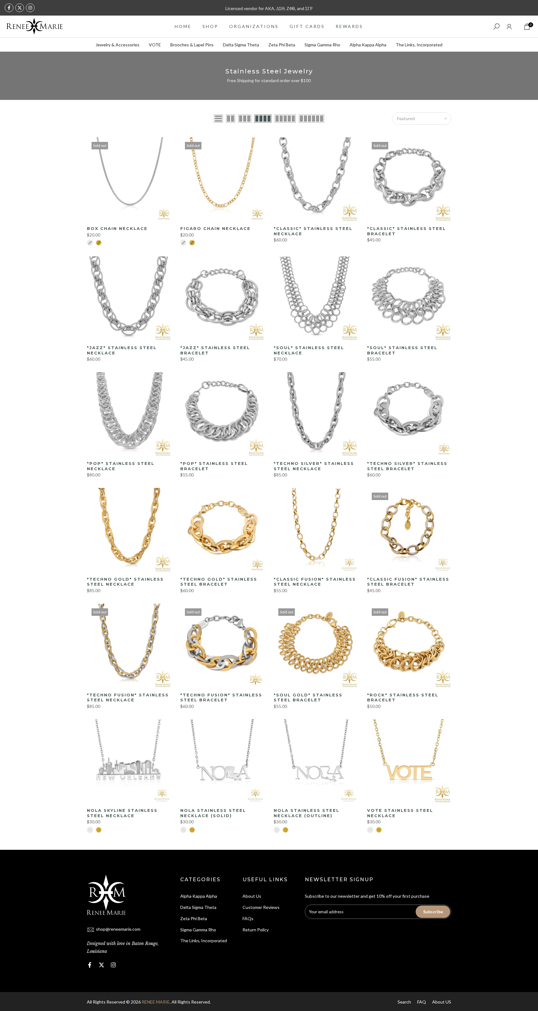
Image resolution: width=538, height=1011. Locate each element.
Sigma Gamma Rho (322, 44)
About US (441, 1001)
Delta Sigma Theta (241, 44)
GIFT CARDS (307, 26)
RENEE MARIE (156, 1001)
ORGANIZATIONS (254, 26)
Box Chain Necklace (117, 228)
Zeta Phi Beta (281, 44)
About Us (252, 896)
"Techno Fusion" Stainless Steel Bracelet (221, 697)
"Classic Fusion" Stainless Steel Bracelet (408, 582)
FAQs (248, 918)
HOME (183, 26)
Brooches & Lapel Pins (192, 44)
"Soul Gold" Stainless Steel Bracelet (308, 697)
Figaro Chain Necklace (215, 228)
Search (404, 1001)
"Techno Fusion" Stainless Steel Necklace (128, 697)
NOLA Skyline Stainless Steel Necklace (122, 813)
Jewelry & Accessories (117, 44)
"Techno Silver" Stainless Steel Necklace (314, 466)
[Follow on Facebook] (9, 7)
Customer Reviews (261, 907)
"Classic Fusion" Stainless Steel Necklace (315, 582)
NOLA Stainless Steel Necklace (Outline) (306, 813)
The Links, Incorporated (419, 44)
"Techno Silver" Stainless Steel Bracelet (407, 466)
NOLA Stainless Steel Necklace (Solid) (213, 813)
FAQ (421, 1001)
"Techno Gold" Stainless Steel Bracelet (218, 582)
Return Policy (256, 929)
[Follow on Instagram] (30, 7)
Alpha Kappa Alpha (368, 44)
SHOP (210, 26)
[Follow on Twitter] (19, 7)
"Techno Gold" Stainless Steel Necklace (125, 582)
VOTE (155, 44)
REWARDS (349, 26)
